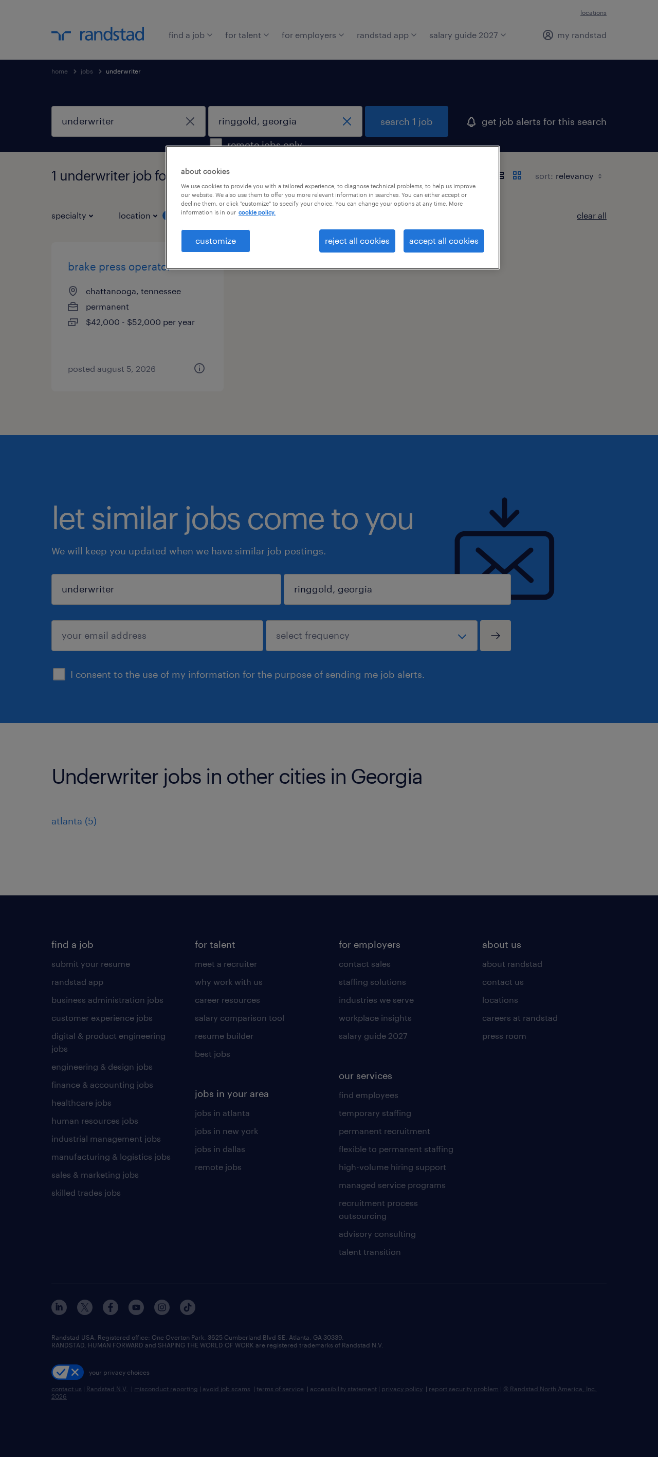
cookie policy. (257, 212)
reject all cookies (357, 240)
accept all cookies (444, 240)
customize (215, 240)
